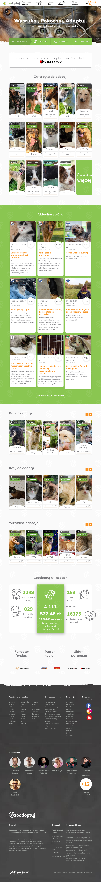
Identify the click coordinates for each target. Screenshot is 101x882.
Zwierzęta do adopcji (62, 3)
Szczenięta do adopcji (52, 707)
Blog (86, 3)
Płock (22, 712)
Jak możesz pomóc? (26, 3)
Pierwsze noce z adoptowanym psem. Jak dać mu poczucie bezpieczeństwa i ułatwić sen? (77, 847)
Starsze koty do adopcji (53, 716)
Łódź (10, 707)
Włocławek (36, 709)
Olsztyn (23, 714)
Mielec (23, 716)
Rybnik (34, 704)
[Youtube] (89, 717)
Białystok (12, 721)
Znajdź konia (84, 41)
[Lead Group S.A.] (22, 668)
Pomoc (68, 709)
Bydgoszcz (24, 704)
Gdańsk (11, 709)
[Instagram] (89, 711)
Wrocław (12, 714)
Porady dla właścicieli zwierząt (70, 725)
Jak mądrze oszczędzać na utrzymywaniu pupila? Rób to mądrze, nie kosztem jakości (79, 832)
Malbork (23, 723)
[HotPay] (50, 62)
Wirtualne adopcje (75, 3)
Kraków (11, 704)
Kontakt (69, 707)
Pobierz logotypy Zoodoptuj (69, 733)
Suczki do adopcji (51, 712)
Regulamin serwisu (60, 872)
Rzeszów (35, 712)
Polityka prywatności (76, 872)
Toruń (22, 721)
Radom (23, 719)
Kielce (34, 707)
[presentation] (87, 414)
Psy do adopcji (50, 702)
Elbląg (11, 723)
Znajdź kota (63, 41)
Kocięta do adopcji (51, 709)
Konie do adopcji (50, 728)
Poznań (11, 716)
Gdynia (11, 712)
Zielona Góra (25, 702)
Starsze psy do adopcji (52, 714)
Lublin (11, 719)
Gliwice (23, 707)
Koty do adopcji (50, 704)
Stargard (35, 702)
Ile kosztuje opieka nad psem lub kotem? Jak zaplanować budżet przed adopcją (79, 840)
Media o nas (70, 704)
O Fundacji (69, 702)
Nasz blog (69, 716)
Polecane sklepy (50, 3)
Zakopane (35, 714)
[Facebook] (88, 705)
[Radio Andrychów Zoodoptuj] (56, 668)
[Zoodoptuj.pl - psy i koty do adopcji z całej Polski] (11, 3)
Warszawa (12, 702)
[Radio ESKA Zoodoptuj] (44, 668)
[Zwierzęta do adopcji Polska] (84, 177)
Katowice (24, 709)
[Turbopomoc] (72, 668)
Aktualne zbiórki (39, 3)
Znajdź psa (43, 41)
